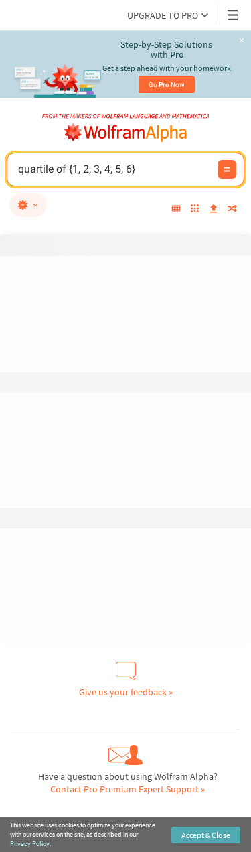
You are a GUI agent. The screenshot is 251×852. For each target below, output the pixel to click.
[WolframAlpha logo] (125, 132)
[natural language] (28, 205)
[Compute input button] (227, 169)
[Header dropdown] (233, 15)
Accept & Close (205, 835)
